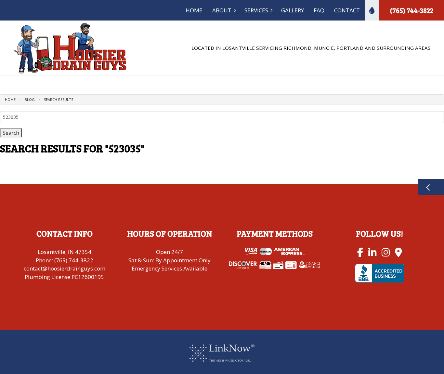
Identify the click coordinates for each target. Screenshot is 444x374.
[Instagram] (386, 252)
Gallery (292, 10)
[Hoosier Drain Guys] (70, 47)
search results (58, 99)
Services (256, 10)
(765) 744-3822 (411, 10)
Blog (30, 99)
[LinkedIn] (372, 252)
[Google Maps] (398, 252)
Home (194, 10)
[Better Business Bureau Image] (379, 272)
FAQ (319, 10)
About (221, 10)
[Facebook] (360, 252)
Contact (347, 10)
